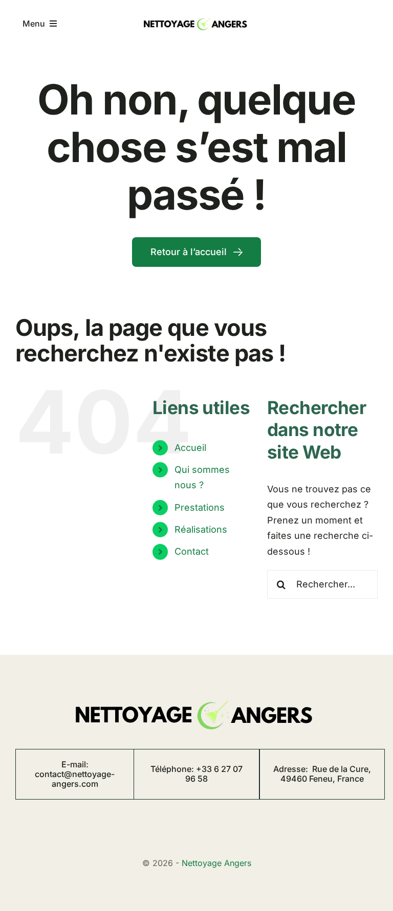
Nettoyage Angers (216, 863)
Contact (191, 551)
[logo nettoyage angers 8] (196, 16)
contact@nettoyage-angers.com (75, 779)
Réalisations (200, 529)
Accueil (190, 447)
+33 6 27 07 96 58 (214, 774)
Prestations (199, 507)
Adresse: (322, 774)
